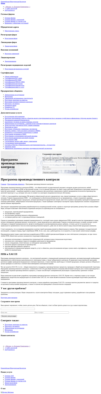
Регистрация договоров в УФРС (15, 134)
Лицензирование (10, 61)
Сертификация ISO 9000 (13, 80)
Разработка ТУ (10, 107)
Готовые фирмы (10, 18)
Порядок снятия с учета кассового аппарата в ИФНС (22, 131)
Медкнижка (9, 96)
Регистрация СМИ (11, 139)
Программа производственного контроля (18, 102)
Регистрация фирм (11, 38)
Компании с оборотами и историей (16, 23)
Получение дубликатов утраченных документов (21, 129)
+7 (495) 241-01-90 (11, 348)
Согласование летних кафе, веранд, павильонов (21, 141)
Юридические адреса (12, 31)
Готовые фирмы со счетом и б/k (15, 21)
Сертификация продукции (14, 84)
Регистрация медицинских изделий (17, 69)
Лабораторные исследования (14, 95)
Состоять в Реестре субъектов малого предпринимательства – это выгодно (30, 145)
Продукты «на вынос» (12, 103)
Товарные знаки (10, 146)
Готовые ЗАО (9, 376)
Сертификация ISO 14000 (13, 78)
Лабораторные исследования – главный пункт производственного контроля (30, 123)
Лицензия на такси (11, 127)
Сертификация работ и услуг (14, 87)
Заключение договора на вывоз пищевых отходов (21, 122)
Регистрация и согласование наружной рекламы (21, 136)
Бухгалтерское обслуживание (15, 116)
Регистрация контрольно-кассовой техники (19, 138)
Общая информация (11, 76)
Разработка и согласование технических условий (21, 132)
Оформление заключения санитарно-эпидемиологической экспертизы (28, 148)
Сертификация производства (14, 85)
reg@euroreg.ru (10, 350)
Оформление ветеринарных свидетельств (19, 98)
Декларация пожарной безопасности (17, 120)
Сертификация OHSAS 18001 (15, 82)
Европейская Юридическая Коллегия (13, 1)
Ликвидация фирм (11, 46)
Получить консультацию (9, 297)
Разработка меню (10, 105)
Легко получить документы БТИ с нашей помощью (22, 125)
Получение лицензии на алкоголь (16, 100)
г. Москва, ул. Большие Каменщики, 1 (17, 346)
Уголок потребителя (11, 109)
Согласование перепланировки (15, 143)
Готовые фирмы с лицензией (14, 19)
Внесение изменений (12, 54)
